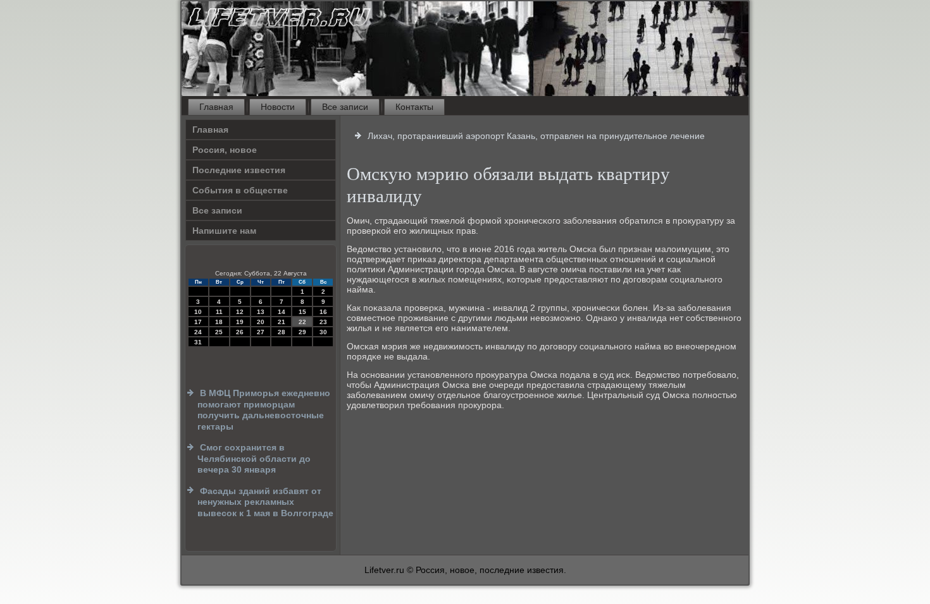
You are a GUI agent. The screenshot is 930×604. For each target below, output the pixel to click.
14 (281, 311)
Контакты (414, 107)
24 (198, 332)
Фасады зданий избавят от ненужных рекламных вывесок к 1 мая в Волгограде (265, 502)
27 (260, 332)
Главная (216, 107)
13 (260, 311)
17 (198, 321)
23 (323, 321)
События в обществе (240, 190)
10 (198, 311)
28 (281, 332)
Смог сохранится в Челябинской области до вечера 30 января (254, 458)
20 (260, 321)
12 (240, 311)
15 (302, 311)
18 (219, 321)
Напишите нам (224, 231)
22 (302, 321)
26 (240, 332)
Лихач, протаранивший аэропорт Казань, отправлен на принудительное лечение (536, 136)
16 (323, 311)
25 (219, 332)
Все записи (345, 107)
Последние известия (238, 170)
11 (219, 311)
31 (198, 342)
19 (240, 321)
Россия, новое (224, 150)
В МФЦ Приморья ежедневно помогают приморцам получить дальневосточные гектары (263, 410)
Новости (278, 107)
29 (302, 332)
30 (323, 332)
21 (281, 321)
